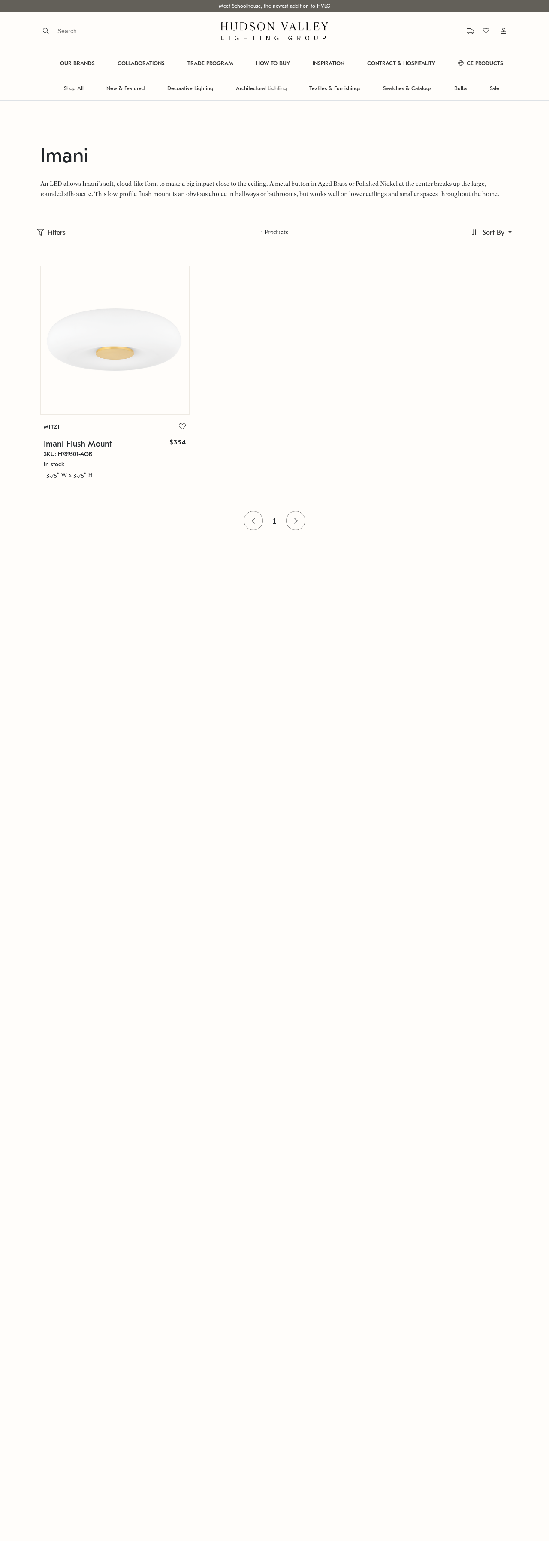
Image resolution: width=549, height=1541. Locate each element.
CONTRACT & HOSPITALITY (401, 63)
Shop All (74, 88)
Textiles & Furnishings (334, 88)
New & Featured (125, 88)
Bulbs (460, 88)
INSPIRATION (328, 63)
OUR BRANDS (77, 63)
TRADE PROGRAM (210, 63)
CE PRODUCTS (484, 63)
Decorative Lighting (190, 88)
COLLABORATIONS (141, 63)
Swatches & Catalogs (407, 88)
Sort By (493, 232)
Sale (494, 88)
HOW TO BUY (273, 63)
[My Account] (498, 31)
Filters (57, 232)
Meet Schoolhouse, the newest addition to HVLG (274, 6)
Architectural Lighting (261, 88)
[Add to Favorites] (182, 427)
